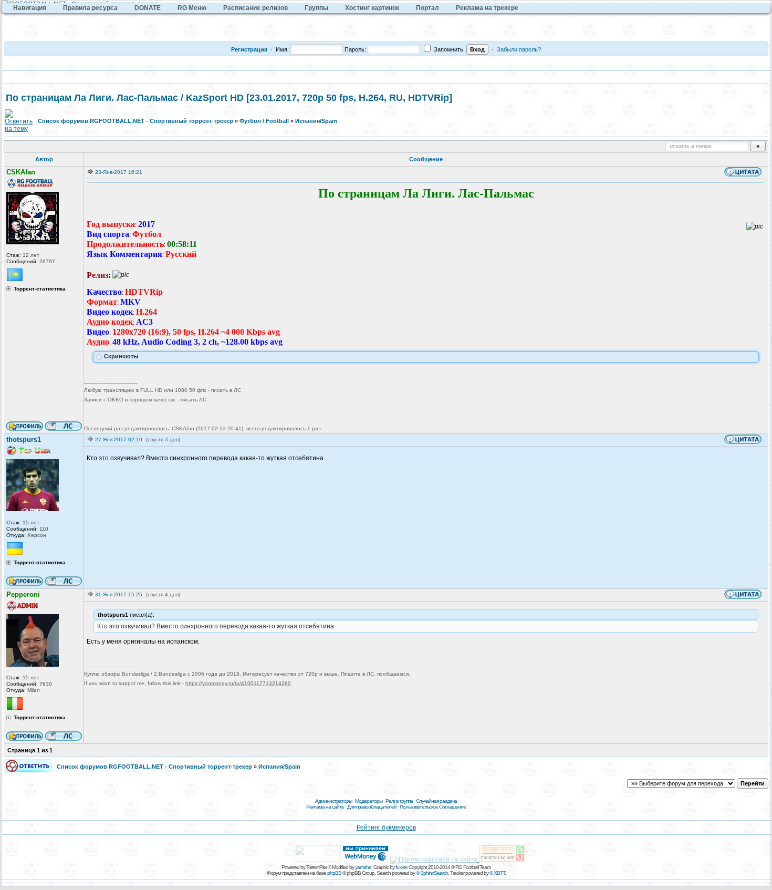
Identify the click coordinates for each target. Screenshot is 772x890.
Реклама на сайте (325, 807)
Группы (316, 8)
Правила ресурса (90, 8)
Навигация (29, 8)
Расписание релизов (255, 8)
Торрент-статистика (40, 289)
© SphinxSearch (432, 873)
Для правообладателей (372, 807)
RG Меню (192, 8)
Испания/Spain (316, 121)
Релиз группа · (400, 801)
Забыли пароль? (519, 49)
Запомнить (447, 49)
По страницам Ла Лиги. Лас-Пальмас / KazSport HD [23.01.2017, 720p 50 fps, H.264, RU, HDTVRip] (229, 97)
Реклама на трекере (487, 8)
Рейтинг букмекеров (386, 827)
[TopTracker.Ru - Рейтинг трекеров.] (502, 859)
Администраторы (333, 801)
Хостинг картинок (372, 8)
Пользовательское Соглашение (433, 807)
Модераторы (368, 801)
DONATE (147, 8)
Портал (427, 8)
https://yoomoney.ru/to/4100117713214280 (238, 683)
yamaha (363, 867)
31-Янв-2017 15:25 (118, 594)
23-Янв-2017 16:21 (118, 172)
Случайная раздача (436, 801)
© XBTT (497, 873)
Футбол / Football (264, 121)
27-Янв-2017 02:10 (118, 439)
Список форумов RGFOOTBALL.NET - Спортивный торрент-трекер (135, 121)
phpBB (334, 873)
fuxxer (400, 867)
